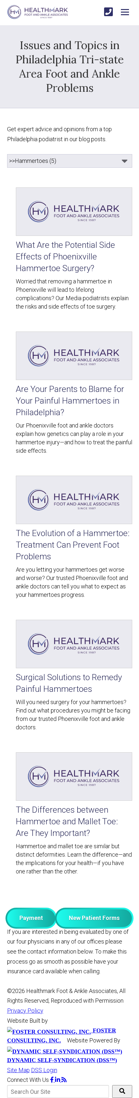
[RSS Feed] (64, 1079)
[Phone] (108, 12)
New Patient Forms (94, 917)
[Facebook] (52, 1079)
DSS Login (44, 1070)
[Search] (122, 1091)
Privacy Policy (25, 1010)
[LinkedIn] (58, 1079)
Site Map (18, 1070)
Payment (31, 917)
